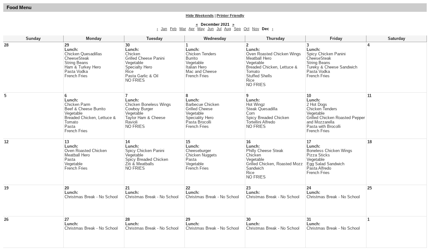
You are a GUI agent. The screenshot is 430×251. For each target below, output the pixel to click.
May (201, 29)
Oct (246, 29)
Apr (192, 29)
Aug (227, 29)
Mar (182, 29)
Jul (219, 29)
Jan (164, 29)
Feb (173, 29)
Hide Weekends (200, 16)
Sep (237, 29)
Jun (210, 29)
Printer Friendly (230, 16)
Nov (255, 29)
